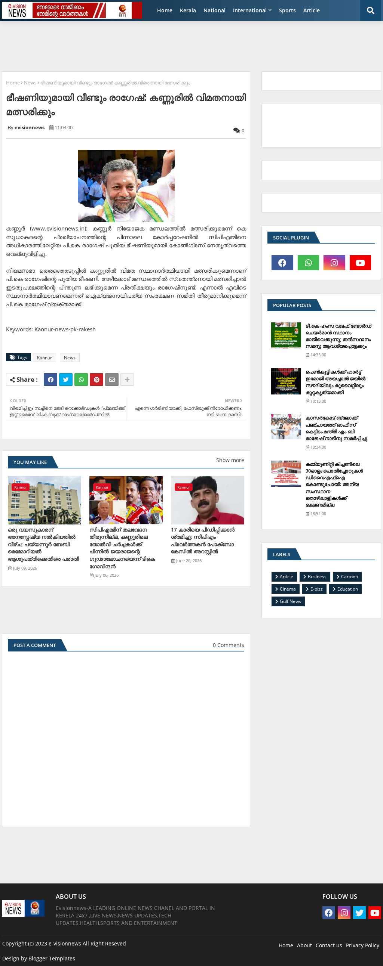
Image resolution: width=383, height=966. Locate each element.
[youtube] (360, 262)
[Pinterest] (96, 379)
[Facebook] (50, 379)
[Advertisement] (183, 43)
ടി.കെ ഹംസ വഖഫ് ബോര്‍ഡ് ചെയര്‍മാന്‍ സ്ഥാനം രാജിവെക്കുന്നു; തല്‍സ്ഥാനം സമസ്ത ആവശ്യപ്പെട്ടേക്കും (338, 336)
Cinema (288, 589)
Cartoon (349, 576)
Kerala (188, 10)
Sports (287, 10)
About (304, 945)
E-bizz (316, 589)
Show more (230, 460)
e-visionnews (65, 943)
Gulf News (290, 601)
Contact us (329, 945)
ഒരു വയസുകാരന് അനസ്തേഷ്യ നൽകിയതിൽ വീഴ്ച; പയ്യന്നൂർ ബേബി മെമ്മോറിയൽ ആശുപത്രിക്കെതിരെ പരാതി (43, 544)
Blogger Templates (51, 958)
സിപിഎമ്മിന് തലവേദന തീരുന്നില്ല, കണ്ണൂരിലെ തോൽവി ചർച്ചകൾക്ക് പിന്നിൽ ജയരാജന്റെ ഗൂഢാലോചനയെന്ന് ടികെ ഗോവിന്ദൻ (122, 548)
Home (164, 10)
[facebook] (282, 262)
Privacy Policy (362, 945)
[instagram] (334, 262)
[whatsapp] (308, 262)
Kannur (44, 357)
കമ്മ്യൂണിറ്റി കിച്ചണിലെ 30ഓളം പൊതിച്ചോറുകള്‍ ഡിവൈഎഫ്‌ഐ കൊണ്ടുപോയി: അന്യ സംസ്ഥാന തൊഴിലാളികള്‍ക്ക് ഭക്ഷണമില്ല (334, 484)
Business (317, 576)
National (214, 10)
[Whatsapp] (81, 379)
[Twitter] (66, 379)
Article (311, 10)
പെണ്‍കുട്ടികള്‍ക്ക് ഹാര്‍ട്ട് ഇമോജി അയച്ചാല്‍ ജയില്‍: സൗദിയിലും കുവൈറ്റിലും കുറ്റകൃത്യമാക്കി (336, 382)
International (250, 10)
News (30, 82)
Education (347, 589)
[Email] (112, 379)
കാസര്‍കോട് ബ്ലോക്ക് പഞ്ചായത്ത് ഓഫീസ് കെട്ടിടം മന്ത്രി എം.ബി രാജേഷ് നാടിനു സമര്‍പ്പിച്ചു (336, 428)
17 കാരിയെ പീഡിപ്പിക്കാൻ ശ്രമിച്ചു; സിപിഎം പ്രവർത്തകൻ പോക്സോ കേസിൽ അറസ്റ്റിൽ (203, 540)
